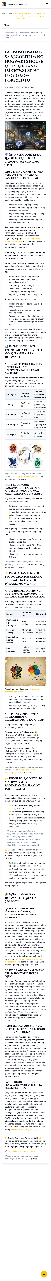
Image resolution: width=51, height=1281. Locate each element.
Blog (10, 13)
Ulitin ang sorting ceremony (27, 476)
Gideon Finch (29, 87)
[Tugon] (44, 1274)
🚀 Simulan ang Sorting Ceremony (20, 1151)
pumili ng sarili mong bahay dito (24, 1129)
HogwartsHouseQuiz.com (17, 4)
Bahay (4, 13)
